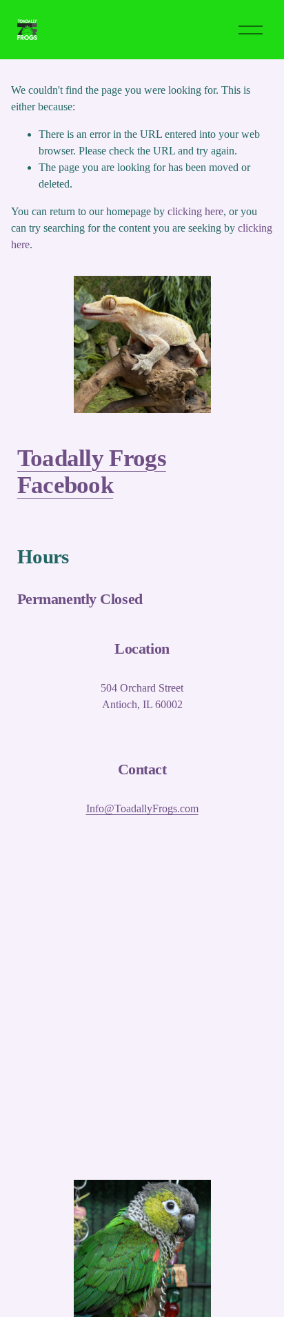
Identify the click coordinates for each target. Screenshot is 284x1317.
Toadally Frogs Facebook (91, 472)
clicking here (195, 211)
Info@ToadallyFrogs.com (142, 808)
